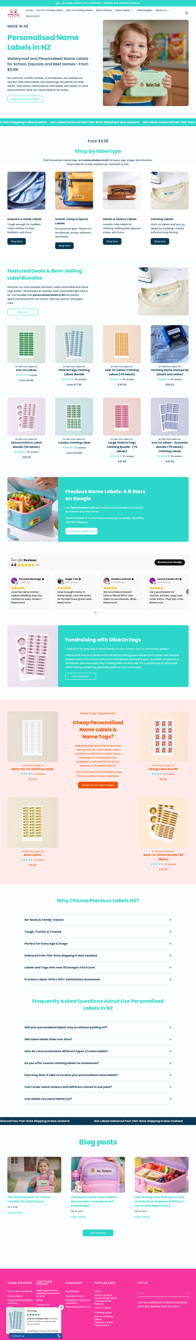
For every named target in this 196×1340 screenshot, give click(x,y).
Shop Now (16, 241)
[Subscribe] (186, 1293)
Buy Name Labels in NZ (81, 531)
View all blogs (98, 1232)
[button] (7, 591)
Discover (23, 312)
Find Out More (80, 676)
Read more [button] (18, 602)
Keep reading (14, 1212)
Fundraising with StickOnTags (103, 639)
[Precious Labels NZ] (14, 13)
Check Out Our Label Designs (98, 785)
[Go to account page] (186, 14)
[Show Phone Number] (59, 1336)
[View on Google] (14, 581)
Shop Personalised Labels (25, 99)
